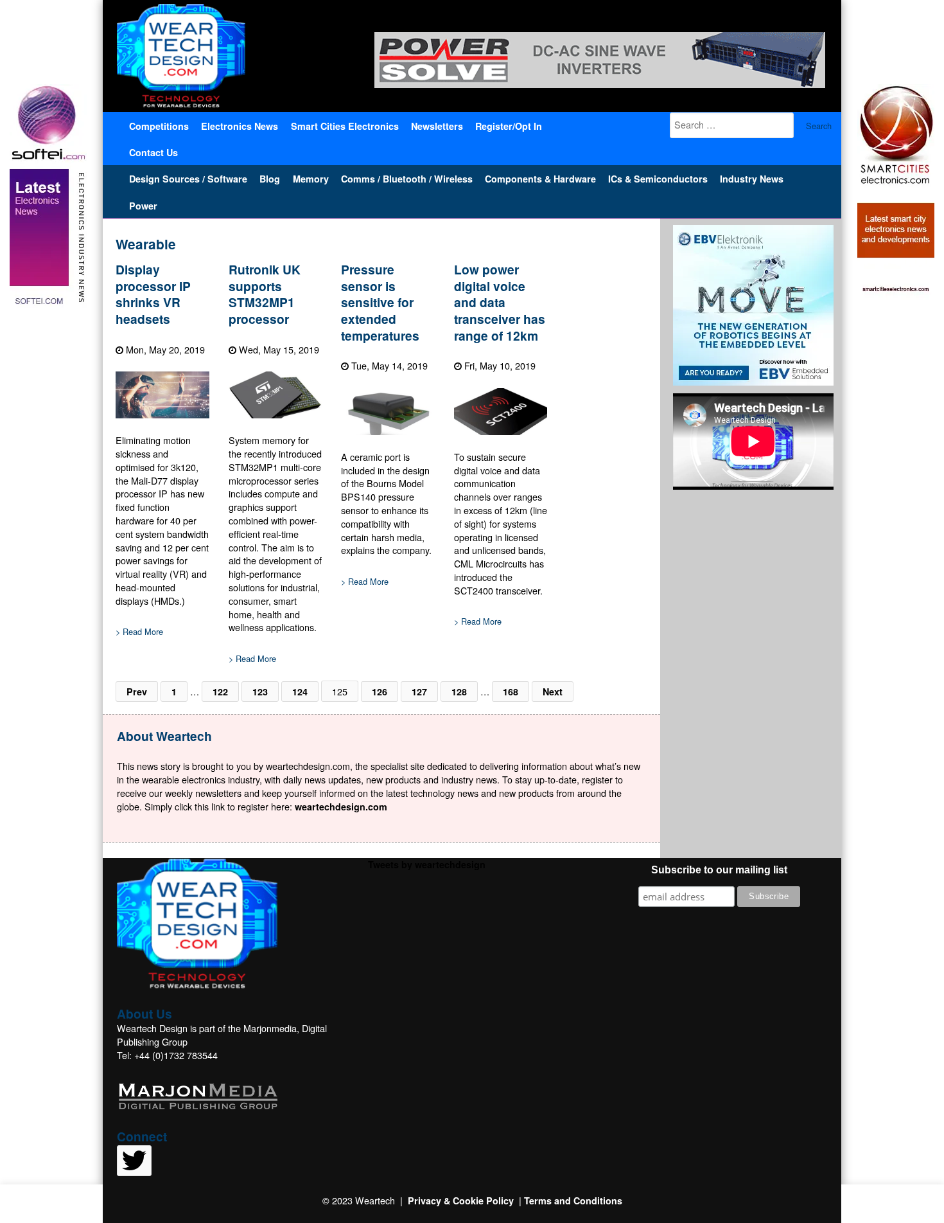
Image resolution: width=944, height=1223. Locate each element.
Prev (137, 691)
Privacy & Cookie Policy (461, 1200)
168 (510, 691)
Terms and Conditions (573, 1200)
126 (379, 691)
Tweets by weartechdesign (426, 864)
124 (300, 691)
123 (260, 691)
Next (553, 691)
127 (419, 691)
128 (459, 691)
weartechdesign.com (341, 806)
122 (220, 691)
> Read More (139, 631)
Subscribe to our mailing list (719, 869)
